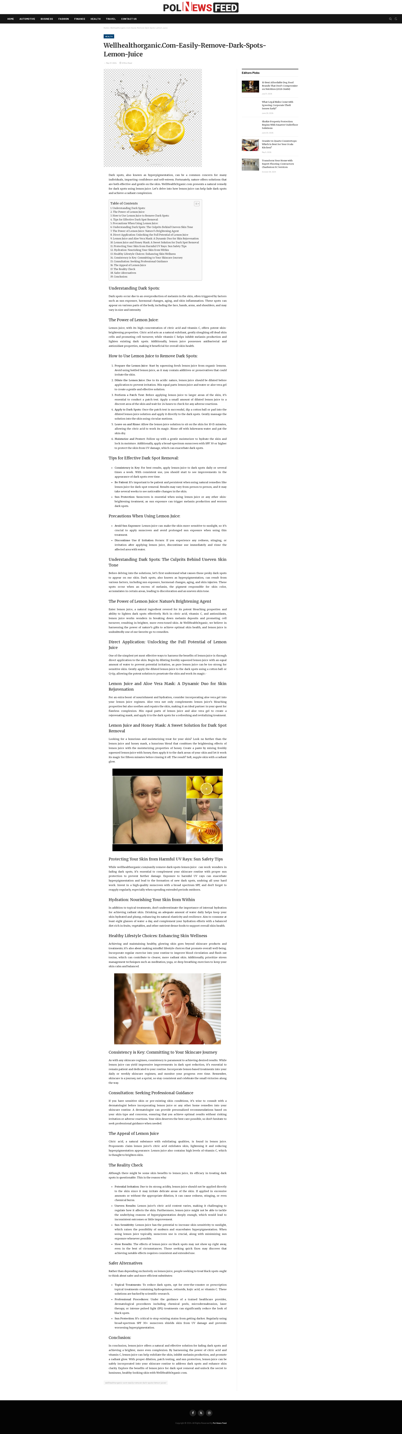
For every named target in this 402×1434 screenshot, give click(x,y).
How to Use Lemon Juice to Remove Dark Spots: (141, 215)
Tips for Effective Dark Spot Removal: (135, 219)
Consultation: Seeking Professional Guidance (141, 261)
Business (47, 18)
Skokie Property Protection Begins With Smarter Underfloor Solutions (280, 125)
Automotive (27, 18)
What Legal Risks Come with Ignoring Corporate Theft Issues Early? (277, 105)
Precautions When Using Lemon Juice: (135, 223)
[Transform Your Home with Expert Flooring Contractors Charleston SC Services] (250, 165)
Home (10, 18)
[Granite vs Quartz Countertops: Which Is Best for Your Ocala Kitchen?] (250, 145)
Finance (79, 18)
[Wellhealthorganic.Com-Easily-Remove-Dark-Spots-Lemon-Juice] (153, 166)
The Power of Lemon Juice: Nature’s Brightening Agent (146, 231)
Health (95, 18)
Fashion (63, 18)
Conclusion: (121, 276)
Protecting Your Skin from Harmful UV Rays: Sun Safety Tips (150, 246)
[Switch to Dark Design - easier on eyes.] (395, 18)
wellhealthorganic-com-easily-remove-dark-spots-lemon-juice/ (135, 1382)
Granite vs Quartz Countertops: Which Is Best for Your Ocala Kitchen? (279, 144)
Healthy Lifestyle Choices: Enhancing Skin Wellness (145, 253)
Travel (111, 18)
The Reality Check (124, 269)
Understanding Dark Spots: (129, 208)
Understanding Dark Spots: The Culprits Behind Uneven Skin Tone (153, 227)
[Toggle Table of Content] (195, 203)
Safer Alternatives (125, 272)
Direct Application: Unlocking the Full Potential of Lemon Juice (150, 234)
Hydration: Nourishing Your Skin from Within (141, 250)
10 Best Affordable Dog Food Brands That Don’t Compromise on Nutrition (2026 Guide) (280, 85)
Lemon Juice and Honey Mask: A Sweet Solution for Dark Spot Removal (156, 242)
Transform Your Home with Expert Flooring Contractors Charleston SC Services (278, 164)
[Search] (390, 18)
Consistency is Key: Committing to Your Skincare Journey (148, 257)
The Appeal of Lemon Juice (130, 265)
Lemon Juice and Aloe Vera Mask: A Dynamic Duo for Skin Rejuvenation (156, 238)
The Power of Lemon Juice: (129, 211)
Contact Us (129, 18)
